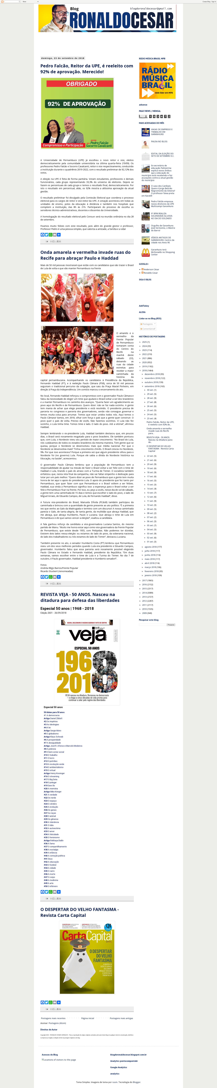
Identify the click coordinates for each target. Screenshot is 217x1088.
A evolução (51, 807)
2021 (144, 358)
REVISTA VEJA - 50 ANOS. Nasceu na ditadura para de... (159, 439)
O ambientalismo (53, 767)
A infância (50, 852)
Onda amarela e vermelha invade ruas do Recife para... (159, 431)
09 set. (150, 509)
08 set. (150, 513)
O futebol (50, 865)
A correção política (54, 856)
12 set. (150, 496)
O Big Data (50, 779)
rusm (114, 1082)
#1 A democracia (51, 715)
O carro (49, 871)
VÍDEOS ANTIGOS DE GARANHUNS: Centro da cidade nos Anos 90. (162, 240)
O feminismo (52, 837)
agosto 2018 (151, 546)
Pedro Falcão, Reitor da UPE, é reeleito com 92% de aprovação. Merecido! (86, 69)
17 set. (150, 476)
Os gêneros (51, 819)
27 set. (150, 402)
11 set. (150, 501)
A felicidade (51, 834)
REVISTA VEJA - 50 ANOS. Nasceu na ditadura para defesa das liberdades (79, 597)
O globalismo (51, 733)
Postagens (147, 324)
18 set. (150, 472)
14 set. (150, 488)
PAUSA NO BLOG (159, 141)
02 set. (150, 537)
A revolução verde (54, 764)
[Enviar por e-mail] (51, 241)
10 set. (150, 505)
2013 (144, 596)
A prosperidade (52, 740)
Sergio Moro (52, 730)
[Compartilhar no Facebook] (58, 241)
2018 (144, 370)
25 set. (150, 410)
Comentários (148, 328)
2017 (144, 580)
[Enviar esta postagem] (46, 241)
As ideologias (51, 724)
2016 (144, 584)
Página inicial (87, 1018)
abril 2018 (150, 563)
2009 (144, 613)
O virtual (49, 770)
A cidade (50, 868)
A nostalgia (51, 849)
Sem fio (49, 785)
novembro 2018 (152, 378)
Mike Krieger (52, 791)
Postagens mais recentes (53, 1018)
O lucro (49, 758)
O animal (50, 816)
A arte (48, 883)
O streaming (51, 776)
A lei (47, 727)
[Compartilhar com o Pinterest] (60, 241)
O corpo (49, 877)
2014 (144, 592)
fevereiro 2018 (152, 571)
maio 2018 (150, 559)
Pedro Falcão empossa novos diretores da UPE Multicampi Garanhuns (162, 204)
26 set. (150, 406)
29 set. (150, 394)
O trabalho (50, 755)
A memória (51, 788)
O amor (49, 831)
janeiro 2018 (151, 575)
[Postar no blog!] (53, 241)
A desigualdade (52, 743)
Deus (48, 859)
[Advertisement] (95, 43)
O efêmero (51, 886)
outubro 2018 (151, 382)
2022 (144, 354)
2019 (144, 366)
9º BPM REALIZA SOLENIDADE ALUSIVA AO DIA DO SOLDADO (161, 216)
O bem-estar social (54, 752)
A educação (51, 862)
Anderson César (151, 269)
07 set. (150, 517)
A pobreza (50, 749)
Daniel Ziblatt (53, 718)
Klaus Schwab (53, 737)
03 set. (150, 533)
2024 (144, 346)
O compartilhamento (55, 846)
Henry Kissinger (54, 773)
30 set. (150, 390)
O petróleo (50, 761)
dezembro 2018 (152, 374)
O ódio (49, 825)
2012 (144, 601)
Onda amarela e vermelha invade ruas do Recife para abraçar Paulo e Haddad (85, 255)
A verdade (50, 795)
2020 (144, 362)
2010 (144, 609)
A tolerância (51, 822)
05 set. (150, 525)
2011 (144, 605)
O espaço (50, 801)
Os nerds (50, 798)
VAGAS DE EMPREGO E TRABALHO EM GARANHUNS (161, 132)
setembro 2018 (152, 386)
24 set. (150, 414)
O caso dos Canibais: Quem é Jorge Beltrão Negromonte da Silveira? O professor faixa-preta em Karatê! (158, 190)
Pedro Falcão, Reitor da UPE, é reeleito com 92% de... (160, 423)
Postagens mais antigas (121, 1018)
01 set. (150, 541)
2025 (144, 342)
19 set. (150, 468)
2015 (144, 588)
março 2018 (151, 567)
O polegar (50, 782)
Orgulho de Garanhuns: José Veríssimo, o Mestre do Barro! (163, 228)
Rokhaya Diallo (53, 840)
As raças (50, 813)
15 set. (150, 484)
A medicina (51, 880)
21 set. (150, 460)
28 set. (150, 398)
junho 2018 (150, 555)
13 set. (150, 492)
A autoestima (52, 828)
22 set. (150, 456)
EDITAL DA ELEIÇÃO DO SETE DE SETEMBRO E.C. (162, 154)
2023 (144, 350)
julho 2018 (150, 551)
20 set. (150, 464)
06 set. (150, 521)
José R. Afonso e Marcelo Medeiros (63, 746)
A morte (49, 874)
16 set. (150, 480)
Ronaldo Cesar (151, 273)
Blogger (136, 1082)
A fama (49, 843)
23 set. (150, 418)
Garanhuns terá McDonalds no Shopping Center (163, 252)
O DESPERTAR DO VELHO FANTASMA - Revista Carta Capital (79, 912)
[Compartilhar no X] (55, 241)
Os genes (50, 810)
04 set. (150, 529)
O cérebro (50, 804)
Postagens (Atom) (57, 1023)
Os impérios (51, 721)
